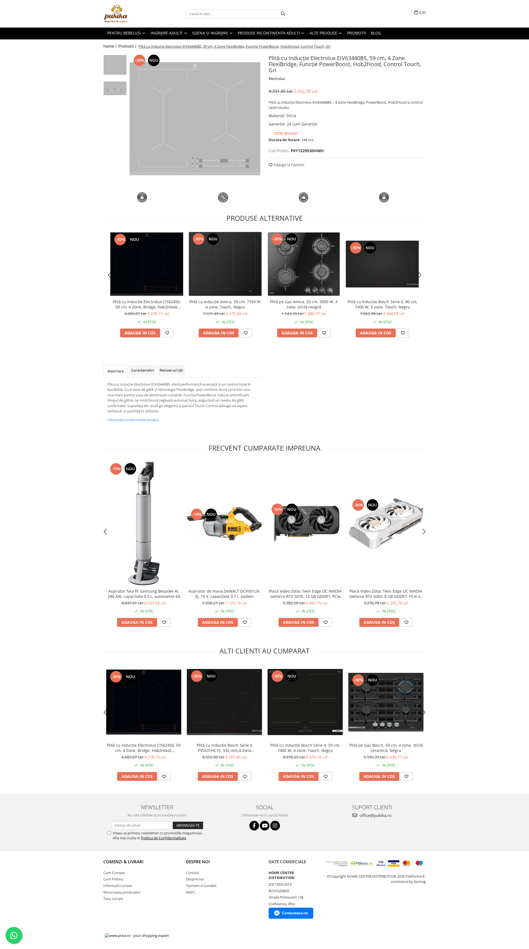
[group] (194, 118)
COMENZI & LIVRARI (123, 861)
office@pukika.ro (375, 815)
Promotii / (127, 46)
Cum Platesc (113, 879)
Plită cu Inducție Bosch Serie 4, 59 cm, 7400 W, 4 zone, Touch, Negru (305, 748)
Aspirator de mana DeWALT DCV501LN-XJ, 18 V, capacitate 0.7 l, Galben (224, 593)
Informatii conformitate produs (133, 419)
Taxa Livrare (113, 898)
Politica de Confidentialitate (163, 837)
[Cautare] (283, 13)
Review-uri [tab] (171, 370)
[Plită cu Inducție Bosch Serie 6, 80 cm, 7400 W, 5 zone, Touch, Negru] (382, 264)
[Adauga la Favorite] (167, 333)
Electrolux (277, 78)
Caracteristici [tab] (142, 370)
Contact (192, 872)
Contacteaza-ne (295, 913)
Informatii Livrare (117, 885)
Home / (110, 46)
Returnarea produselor (122, 892)
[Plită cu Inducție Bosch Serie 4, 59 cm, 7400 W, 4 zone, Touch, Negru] (305, 702)
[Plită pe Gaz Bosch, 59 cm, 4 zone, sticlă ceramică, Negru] (385, 702)
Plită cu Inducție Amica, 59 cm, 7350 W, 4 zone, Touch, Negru (225, 304)
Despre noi (195, 879)
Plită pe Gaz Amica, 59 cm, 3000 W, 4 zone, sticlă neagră (304, 304)
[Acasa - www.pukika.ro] (130, 13)
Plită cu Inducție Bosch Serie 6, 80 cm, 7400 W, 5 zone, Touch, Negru (382, 304)
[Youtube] (264, 825)
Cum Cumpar (114, 872)
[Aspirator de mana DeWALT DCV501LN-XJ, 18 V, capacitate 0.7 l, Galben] (224, 523)
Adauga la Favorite (288, 164)
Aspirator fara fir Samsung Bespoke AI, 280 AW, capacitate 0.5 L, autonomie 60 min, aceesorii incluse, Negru (144, 593)
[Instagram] (275, 825)
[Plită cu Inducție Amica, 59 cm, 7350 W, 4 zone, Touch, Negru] (225, 264)
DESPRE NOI (198, 861)
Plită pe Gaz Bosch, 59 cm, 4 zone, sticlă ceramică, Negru (386, 748)
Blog (376, 33)
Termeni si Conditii (201, 885)
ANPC (190, 892)
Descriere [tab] (115, 371)
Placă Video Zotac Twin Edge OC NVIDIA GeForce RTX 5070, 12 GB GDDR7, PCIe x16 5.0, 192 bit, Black (305, 593)
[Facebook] (254, 825)
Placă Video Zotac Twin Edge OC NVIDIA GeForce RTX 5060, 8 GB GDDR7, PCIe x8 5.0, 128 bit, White (385, 593)
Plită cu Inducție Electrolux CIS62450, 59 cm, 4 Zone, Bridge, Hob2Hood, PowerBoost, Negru (147, 304)
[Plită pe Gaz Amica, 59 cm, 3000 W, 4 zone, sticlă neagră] (303, 264)
